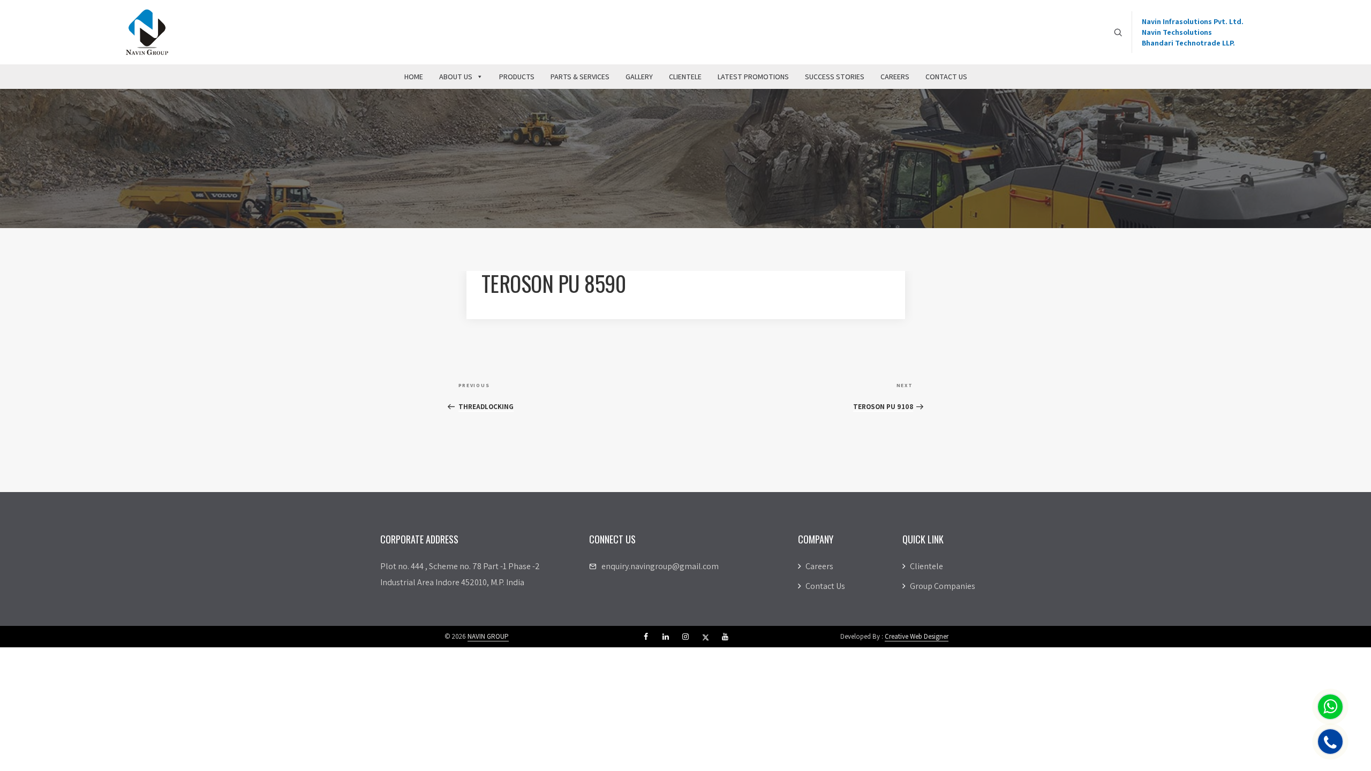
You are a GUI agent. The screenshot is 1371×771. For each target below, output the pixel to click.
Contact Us (946, 76)
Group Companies (941, 586)
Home (413, 76)
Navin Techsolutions (1177, 32)
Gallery (639, 76)
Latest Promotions (753, 76)
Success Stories (834, 76)
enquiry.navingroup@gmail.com (660, 566)
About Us (455, 76)
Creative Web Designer (916, 636)
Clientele (685, 76)
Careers (894, 76)
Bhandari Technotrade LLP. (1188, 43)
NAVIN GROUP (488, 636)
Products (516, 76)
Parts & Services (580, 76)
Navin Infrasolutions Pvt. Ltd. (1193, 21)
